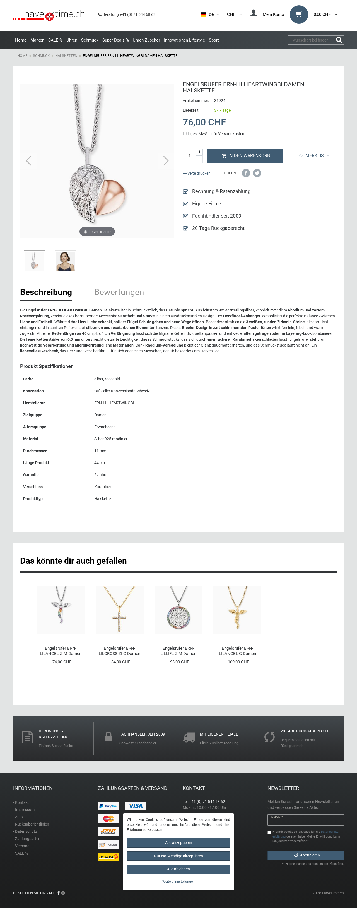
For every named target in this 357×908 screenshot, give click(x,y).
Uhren (71, 40)
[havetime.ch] (48, 15)
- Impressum (24, 809)
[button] (246, 173)
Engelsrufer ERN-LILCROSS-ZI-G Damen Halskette (119, 651)
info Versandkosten (227, 134)
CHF (232, 14)
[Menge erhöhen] (199, 152)
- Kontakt (21, 802)
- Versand (21, 846)
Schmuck (89, 40)
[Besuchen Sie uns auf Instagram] (63, 893)
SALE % (55, 40)
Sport (214, 40)
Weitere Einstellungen (178, 881)
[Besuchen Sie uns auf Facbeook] (59, 893)
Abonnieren (310, 855)
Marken (37, 40)
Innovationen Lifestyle (184, 40)
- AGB (18, 817)
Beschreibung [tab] (46, 292)
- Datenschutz (25, 831)
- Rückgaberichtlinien (31, 824)
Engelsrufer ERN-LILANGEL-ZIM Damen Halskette (60, 651)
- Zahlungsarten (26, 838)
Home (20, 40)
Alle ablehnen (178, 869)
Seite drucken (199, 173)
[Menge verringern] (199, 159)
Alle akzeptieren (178, 842)
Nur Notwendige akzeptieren (178, 856)
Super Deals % (115, 40)
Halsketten (66, 55)
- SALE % (20, 853)
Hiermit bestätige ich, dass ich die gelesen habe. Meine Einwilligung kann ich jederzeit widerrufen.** (306, 836)
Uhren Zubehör (146, 40)
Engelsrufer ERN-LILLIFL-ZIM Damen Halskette (178, 651)
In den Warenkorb (249, 155)
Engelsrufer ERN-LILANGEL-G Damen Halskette (237, 651)
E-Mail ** (277, 817)
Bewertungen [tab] (119, 292)
